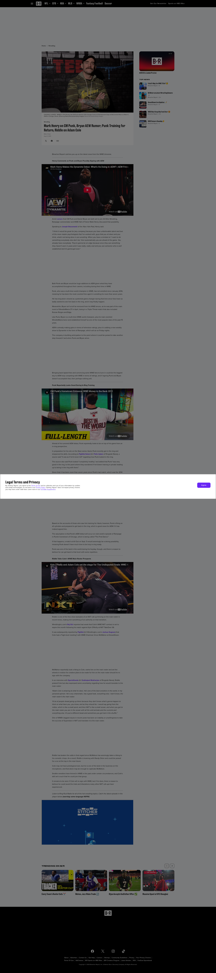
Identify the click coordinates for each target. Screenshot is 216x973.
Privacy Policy (40, 487)
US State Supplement (48, 489)
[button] (204, 485)
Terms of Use (35, 486)
